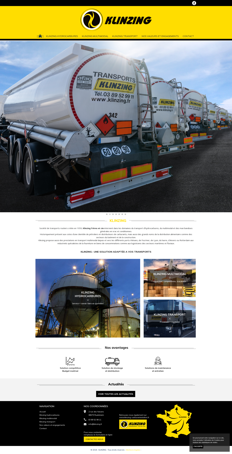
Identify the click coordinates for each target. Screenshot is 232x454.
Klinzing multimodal (95, 36)
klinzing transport (170, 314)
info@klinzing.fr (95, 424)
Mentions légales (133, 450)
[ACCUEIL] (40, 36)
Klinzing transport (125, 36)
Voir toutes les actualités (115, 394)
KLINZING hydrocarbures (88, 294)
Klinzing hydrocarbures (62, 36)
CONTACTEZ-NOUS (94, 439)
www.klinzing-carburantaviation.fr (134, 417)
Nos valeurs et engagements (160, 36)
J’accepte (198, 446)
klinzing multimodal (169, 274)
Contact (188, 36)
